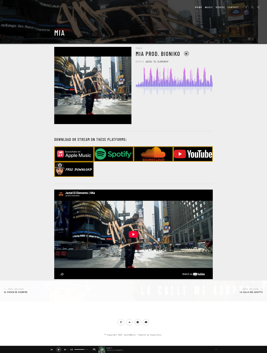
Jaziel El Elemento (115, 350)
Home (198, 7)
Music (209, 7)
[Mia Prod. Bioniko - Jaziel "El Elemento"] (186, 53)
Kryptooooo (155, 334)
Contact (233, 7)
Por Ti (109, 348)
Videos (220, 7)
